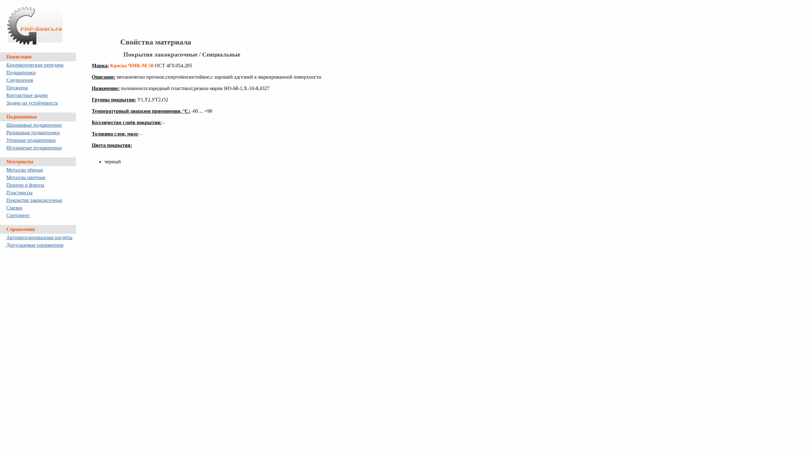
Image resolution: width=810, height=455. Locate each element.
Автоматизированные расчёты (39, 237)
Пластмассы (19, 192)
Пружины (17, 87)
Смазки (14, 207)
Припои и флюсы (25, 185)
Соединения (19, 80)
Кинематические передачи (35, 65)
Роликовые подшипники (33, 132)
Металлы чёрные (24, 170)
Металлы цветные (26, 177)
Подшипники (21, 72)
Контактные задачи (27, 95)
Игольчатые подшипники (34, 147)
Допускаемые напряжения (34, 245)
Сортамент (18, 215)
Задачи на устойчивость (32, 103)
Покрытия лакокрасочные (34, 200)
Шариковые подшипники (34, 125)
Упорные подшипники (31, 140)
